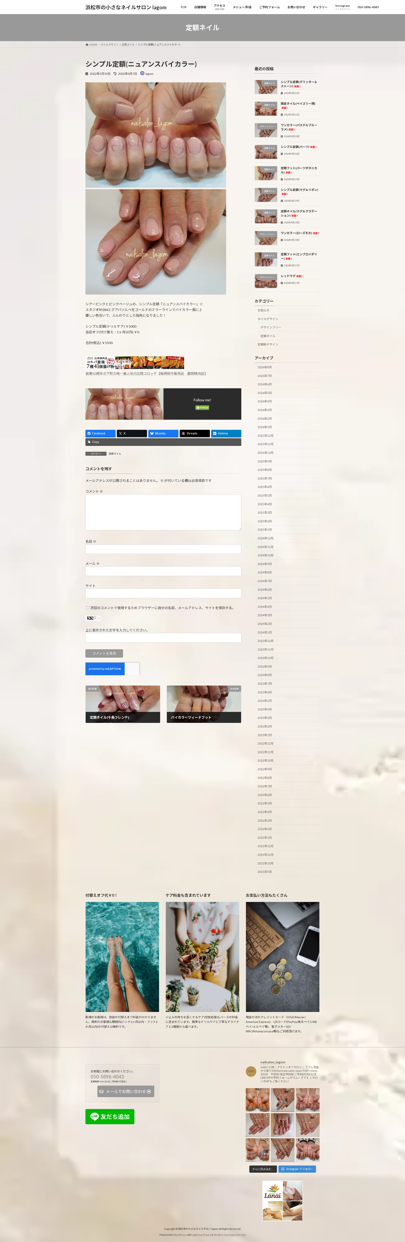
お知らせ (263, 310)
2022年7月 (265, 786)
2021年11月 (266, 854)
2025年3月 (265, 512)
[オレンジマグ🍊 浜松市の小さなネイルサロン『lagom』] (258, 1100)
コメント (94, 491)
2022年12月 (266, 743)
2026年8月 (265, 367)
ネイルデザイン (268, 319)
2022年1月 (265, 837)
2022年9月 (265, 769)
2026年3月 (265, 410)
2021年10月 (266, 863)
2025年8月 (265, 470)
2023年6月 (265, 692)
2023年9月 (265, 666)
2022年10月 (266, 760)
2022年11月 (266, 752)
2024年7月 (265, 581)
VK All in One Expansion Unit (230, 1234)
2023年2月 (265, 726)
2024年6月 (265, 589)
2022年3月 (265, 820)
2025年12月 (266, 435)
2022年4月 (265, 812)
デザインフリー (271, 327)
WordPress (179, 1234)
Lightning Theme (201, 1234)
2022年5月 (265, 803)
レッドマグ (292, 276)
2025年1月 (265, 530)
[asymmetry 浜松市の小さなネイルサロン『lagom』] (258, 1150)
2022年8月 (265, 778)
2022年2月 (265, 829)
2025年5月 (265, 495)
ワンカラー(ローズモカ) (300, 233)
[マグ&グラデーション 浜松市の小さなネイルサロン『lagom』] (308, 1100)
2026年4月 (265, 401)
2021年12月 (266, 846)
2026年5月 (265, 393)
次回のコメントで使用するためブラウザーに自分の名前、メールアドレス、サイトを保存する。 (162, 608)
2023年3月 (265, 718)
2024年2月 (265, 624)
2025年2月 (265, 521)
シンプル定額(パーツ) (299, 147)
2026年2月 (265, 418)
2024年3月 (265, 615)
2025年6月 (265, 487)
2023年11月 (266, 649)
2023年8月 (265, 675)
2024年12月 (266, 538)
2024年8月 (265, 572)
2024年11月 (266, 547)
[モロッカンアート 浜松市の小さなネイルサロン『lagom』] (283, 1100)
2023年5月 (265, 700)
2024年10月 (266, 555)
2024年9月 (265, 564)
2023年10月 (266, 658)
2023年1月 (265, 735)
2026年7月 (265, 376)
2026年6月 (265, 384)
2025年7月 (265, 478)
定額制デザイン (268, 344)
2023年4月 (265, 709)
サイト (90, 586)
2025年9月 (265, 461)
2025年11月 (266, 444)
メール (92, 563)
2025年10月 (266, 452)
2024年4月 (265, 606)
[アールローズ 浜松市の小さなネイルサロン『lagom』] (308, 1125)
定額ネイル (115, 453)
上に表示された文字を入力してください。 (117, 630)
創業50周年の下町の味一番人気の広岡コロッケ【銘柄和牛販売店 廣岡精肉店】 (147, 373)
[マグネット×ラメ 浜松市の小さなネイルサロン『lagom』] (258, 1125)
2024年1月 (265, 632)
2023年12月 (266, 641)
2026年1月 (265, 427)
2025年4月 (265, 504)
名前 (90, 541)
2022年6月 (265, 795)
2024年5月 (265, 598)
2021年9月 (265, 872)
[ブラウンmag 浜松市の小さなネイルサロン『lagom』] (283, 1150)
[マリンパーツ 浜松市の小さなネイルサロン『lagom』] (308, 1150)
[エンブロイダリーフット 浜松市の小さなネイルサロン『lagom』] (283, 1125)
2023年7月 (265, 683)
